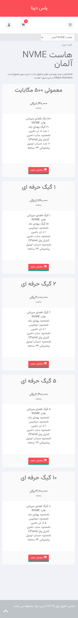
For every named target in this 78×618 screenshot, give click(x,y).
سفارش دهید (37, 170)
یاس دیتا (39, 8)
